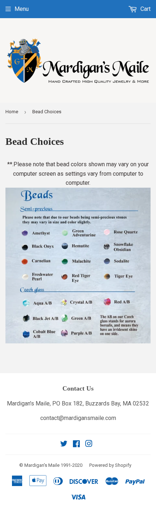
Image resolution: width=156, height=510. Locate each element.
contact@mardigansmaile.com (78, 418)
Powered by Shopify (110, 465)
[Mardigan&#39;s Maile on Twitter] (63, 444)
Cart (145, 8)
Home (11, 111)
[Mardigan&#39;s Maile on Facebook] (76, 444)
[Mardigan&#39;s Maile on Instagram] (89, 444)
